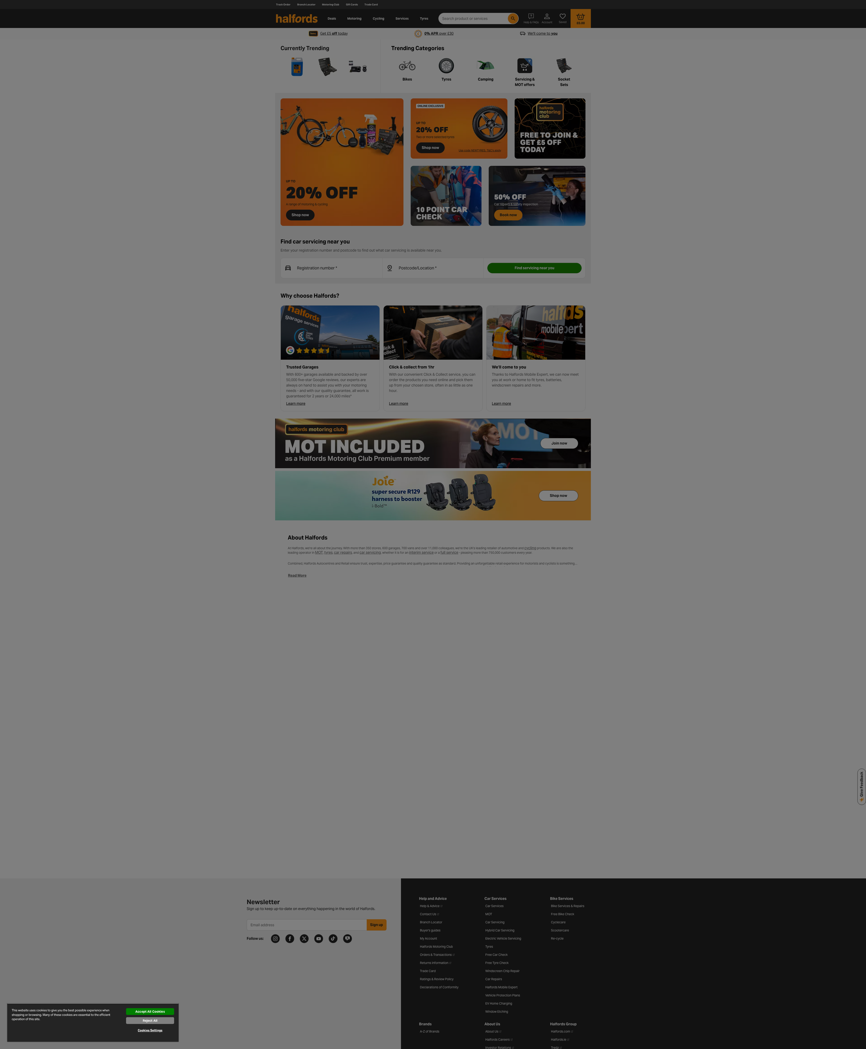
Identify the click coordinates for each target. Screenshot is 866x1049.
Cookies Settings (150, 1030)
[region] (93, 1022)
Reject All (150, 1021)
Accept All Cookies (150, 1012)
